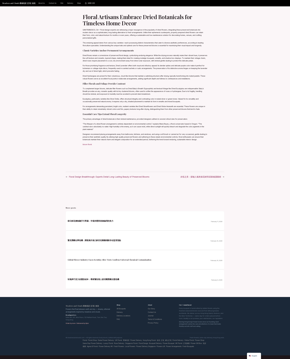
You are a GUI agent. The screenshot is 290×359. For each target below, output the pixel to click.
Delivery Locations (123, 316)
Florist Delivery (178, 340)
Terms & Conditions (155, 319)
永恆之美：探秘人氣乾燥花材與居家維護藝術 (200, 177)
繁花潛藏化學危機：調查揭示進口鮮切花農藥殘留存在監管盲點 (94, 240)
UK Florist (118, 340)
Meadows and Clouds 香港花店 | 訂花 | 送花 (18, 3)
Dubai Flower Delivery (106, 340)
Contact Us (152, 312)
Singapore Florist (131, 343)
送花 (158, 340)
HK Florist (178, 343)
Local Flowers (130, 346)
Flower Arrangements (174, 346)
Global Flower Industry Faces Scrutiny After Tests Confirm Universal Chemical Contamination (109, 259)
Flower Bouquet (168, 343)
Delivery (120, 312)
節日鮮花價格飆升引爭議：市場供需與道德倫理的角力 (90, 221)
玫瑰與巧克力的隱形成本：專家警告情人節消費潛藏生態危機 (93, 279)
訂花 (162, 340)
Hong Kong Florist (149, 340)
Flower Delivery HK (106, 346)
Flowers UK (161, 346)
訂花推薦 (186, 343)
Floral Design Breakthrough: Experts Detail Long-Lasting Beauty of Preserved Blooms (109, 177)
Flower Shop (199, 340)
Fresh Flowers (119, 346)
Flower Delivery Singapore (146, 346)
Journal (150, 316)
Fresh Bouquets (188, 346)
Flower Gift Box (196, 343)
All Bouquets (121, 309)
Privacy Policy (153, 323)
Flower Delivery (136, 340)
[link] (90, 3)
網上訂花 (168, 340)
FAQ (118, 319)
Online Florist (189, 340)
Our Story (151, 309)
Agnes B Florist (92, 346)
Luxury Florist (108, 343)
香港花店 (126, 340)
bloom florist (87, 144)
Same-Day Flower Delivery (92, 343)
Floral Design (143, 343)
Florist (85, 340)
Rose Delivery (119, 343)
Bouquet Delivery (155, 343)
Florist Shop (92, 340)
